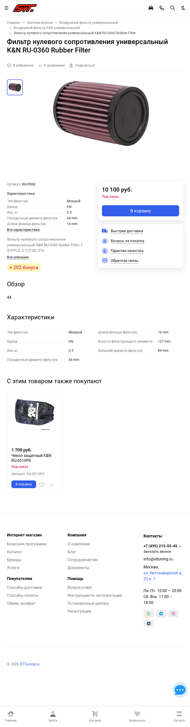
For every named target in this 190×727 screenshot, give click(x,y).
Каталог (14, 552)
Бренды (14, 559)
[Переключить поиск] (172, 8)
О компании (79, 544)
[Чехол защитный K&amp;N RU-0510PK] (34, 419)
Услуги (13, 567)
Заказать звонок (157, 551)
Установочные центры (88, 603)
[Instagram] (173, 614)
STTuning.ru (29, 664)
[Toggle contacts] (161, 8)
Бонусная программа (27, 544)
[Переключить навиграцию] (6, 8)
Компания (77, 535)
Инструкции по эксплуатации (95, 595)
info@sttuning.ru (158, 559)
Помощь (75, 579)
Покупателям (19, 579)
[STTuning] (25, 7)
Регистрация (79, 611)
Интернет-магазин (24, 535)
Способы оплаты (22, 595)
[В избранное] (42, 484)
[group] (101, 130)
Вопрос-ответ (80, 587)
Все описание (18, 257)
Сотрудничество (83, 559)
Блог (72, 552)
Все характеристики (23, 230)
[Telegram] (161, 614)
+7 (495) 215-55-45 (160, 546)
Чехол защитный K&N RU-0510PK (31, 458)
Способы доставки (24, 587)
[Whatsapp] (148, 614)
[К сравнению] (51, 484)
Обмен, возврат (21, 603)
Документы (78, 567)
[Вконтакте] (148, 623)
